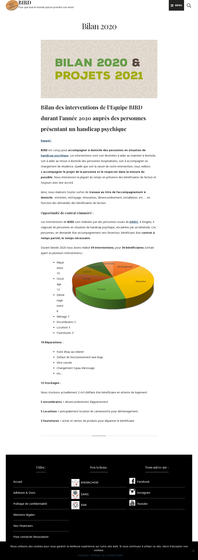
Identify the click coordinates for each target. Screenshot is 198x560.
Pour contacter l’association (31, 537)
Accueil (17, 481)
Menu (178, 5)
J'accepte (83, 555)
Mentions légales (24, 515)
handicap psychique (54, 155)
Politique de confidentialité (30, 503)
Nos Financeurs (23, 526)
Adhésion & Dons (24, 492)
